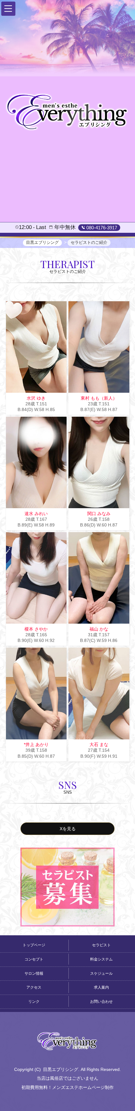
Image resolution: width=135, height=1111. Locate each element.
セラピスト (101, 945)
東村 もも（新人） (99, 398)
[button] (8, 9)
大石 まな (98, 744)
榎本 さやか (36, 629)
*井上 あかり (36, 744)
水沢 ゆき (36, 398)
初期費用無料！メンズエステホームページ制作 (67, 1087)
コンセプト (33, 959)
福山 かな (98, 629)
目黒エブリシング (60, 1069)
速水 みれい (36, 513)
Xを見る (68, 828)
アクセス (33, 987)
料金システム (101, 959)
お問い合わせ (101, 1001)
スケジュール (101, 973)
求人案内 (101, 987)
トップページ (34, 945)
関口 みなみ (99, 513)
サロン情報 (33, 973)
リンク (34, 1001)
